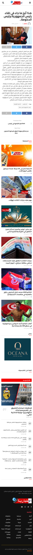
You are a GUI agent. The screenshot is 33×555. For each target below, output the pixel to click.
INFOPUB (29, 551)
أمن (30, 519)
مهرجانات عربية (5, 529)
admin (25, 24)
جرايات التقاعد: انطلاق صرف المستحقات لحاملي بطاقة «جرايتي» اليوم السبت (17, 261)
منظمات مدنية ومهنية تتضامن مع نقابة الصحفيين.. (16, 423)
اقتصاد (30, 522)
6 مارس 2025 (15, 24)
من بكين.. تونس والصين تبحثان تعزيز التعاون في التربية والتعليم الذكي (19, 230)
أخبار (3, 165)
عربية (19, 522)
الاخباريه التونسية (17, 104)
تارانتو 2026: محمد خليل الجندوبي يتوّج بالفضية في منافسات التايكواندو (18, 293)
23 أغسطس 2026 (27, 173)
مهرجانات (7, 525)
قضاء (19, 532)
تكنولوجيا (29, 529)
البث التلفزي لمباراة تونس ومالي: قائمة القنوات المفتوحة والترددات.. (14, 431)
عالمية (19, 519)
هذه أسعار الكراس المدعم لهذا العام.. (17, 445)
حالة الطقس (28, 535)
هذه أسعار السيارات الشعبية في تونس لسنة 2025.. (15, 469)
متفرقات (7, 516)
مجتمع (8, 519)
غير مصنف (18, 525)
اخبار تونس (25, 104)
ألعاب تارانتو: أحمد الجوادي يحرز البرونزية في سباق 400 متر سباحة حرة (17, 324)
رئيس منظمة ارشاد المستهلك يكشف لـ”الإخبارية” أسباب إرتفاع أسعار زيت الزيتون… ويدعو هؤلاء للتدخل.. (14, 461)
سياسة (19, 516)
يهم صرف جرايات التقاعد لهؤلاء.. (20, 200)
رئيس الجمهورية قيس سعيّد (25, 107)
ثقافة (30, 532)
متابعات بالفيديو (18, 536)
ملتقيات (7, 522)
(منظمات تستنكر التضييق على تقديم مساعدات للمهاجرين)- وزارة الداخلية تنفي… (21, 411)
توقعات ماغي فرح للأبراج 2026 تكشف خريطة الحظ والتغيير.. (13, 438)
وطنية (8, 537)
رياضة (30, 538)
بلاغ (31, 525)
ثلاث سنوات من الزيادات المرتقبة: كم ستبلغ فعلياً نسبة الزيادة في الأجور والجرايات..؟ (14, 452)
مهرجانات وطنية (7, 533)
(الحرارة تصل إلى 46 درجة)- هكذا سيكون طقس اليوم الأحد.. (17, 169)
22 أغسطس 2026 (27, 234)
